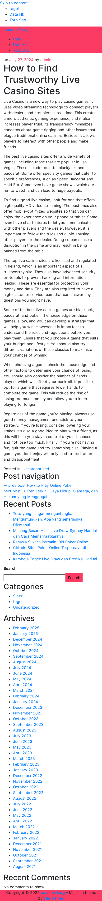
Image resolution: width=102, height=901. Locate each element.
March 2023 (24, 758)
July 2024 (22, 667)
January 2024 (25, 701)
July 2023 (22, 735)
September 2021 (28, 860)
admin (45, 59)
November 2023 (27, 713)
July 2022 (22, 804)
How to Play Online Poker (38, 485)
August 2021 (24, 866)
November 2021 (27, 849)
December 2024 (27, 639)
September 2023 (28, 724)
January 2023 (25, 769)
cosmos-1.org (16, 29)
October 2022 (25, 787)
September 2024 (28, 656)
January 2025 (25, 633)
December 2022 (27, 775)
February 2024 (26, 696)
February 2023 (26, 764)
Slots (17, 595)
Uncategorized (36, 468)
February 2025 (26, 627)
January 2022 (25, 838)
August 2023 (24, 730)
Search (10, 568)
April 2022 (22, 821)
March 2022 (24, 826)
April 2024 (22, 684)
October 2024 (25, 650)
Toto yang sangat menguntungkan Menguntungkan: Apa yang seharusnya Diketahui (47, 519)
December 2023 (27, 707)
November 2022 (27, 781)
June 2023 (22, 741)
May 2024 (22, 679)
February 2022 (26, 832)
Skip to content (14, 2)
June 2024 (22, 673)
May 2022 (22, 815)
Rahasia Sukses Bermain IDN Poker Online (50, 542)
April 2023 (22, 752)
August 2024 (24, 662)
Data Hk (16, 14)
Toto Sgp (17, 20)
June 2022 (22, 809)
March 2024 (24, 690)
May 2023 (22, 747)
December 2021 (27, 843)
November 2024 (27, 644)
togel (14, 8)
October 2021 (25, 855)
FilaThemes (54, 898)
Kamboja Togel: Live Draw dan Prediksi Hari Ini (55, 559)
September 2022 (28, 792)
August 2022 (24, 798)
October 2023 (25, 718)
